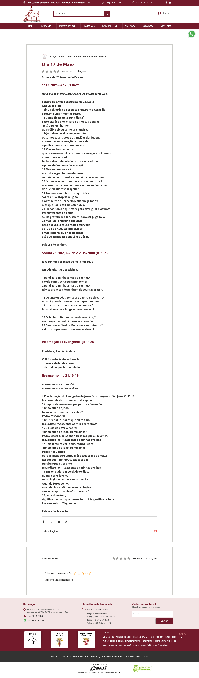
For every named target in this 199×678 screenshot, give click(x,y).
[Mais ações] (155, 56)
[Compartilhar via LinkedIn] (58, 521)
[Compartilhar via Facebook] (43, 521)
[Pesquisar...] (107, 13)
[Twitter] (170, 2)
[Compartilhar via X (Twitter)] (51, 521)
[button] (46, 26)
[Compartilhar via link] (66, 521)
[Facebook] (166, 2)
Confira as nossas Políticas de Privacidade (149, 644)
